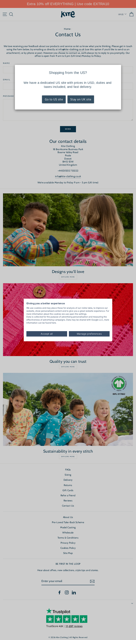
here (54, 322)
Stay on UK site (80, 99)
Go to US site (54, 99)
